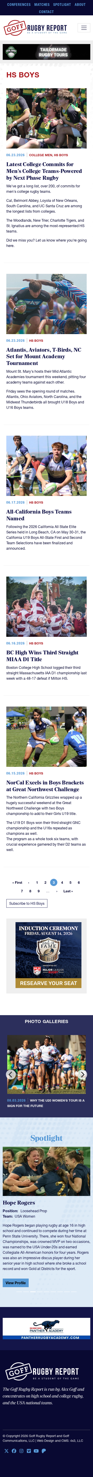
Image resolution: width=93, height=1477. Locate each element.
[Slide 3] (33, 1288)
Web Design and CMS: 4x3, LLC (60, 1437)
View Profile (16, 1283)
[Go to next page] (56, 891)
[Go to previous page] (28, 882)
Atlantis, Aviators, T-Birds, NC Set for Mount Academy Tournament (43, 357)
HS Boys (61, 155)
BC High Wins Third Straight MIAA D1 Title (42, 656)
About (80, 4)
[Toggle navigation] (84, 27)
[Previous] (11, 1074)
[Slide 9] (74, 1288)
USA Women (25, 1216)
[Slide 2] (26, 1288)
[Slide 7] (60, 1288)
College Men (40, 155)
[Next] (82, 1074)
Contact (46, 11)
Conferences (19, 4)
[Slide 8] (67, 1288)
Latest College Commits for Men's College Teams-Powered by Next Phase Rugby (44, 171)
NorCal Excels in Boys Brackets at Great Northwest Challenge (45, 786)
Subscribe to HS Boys (26, 903)
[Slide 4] (39, 1288)
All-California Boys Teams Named (39, 515)
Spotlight (62, 4)
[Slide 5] (46, 1288)
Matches (42, 4)
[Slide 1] (19, 1288)
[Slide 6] (53, 1288)
